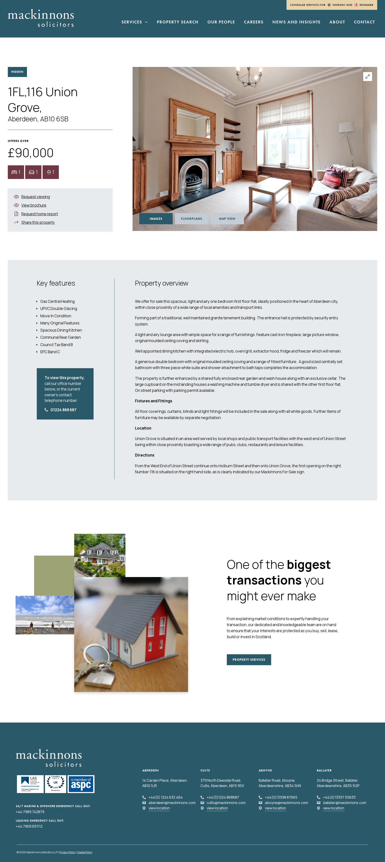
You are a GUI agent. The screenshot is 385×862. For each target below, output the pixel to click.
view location (159, 808)
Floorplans (191, 219)
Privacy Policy (67, 852)
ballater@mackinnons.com (344, 802)
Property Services (249, 660)
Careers (254, 22)
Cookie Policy (84, 852)
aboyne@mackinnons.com (286, 802)
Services (131, 22)
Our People (221, 22)
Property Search (178, 22)
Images (156, 219)
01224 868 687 (63, 409)
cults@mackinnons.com (226, 802)
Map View (227, 219)
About (337, 22)
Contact (364, 22)
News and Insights (296, 22)
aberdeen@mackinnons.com (172, 802)
